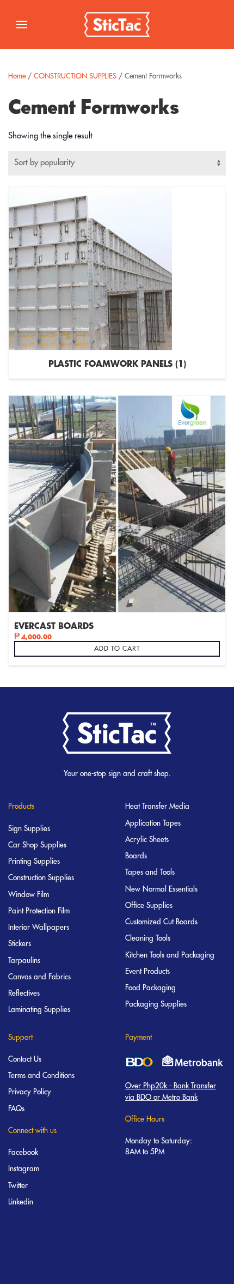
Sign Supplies (29, 828)
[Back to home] (117, 24)
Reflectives (24, 993)
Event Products (147, 971)
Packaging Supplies (156, 1004)
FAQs (16, 1108)
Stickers (19, 943)
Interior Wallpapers (38, 927)
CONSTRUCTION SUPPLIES (75, 76)
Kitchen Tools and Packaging (169, 955)
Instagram (23, 1168)
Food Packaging (150, 987)
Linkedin (20, 1202)
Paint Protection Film (39, 910)
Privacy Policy (29, 1091)
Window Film (28, 894)
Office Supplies (149, 905)
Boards (136, 855)
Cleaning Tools (147, 938)
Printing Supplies (34, 861)
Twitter (18, 1185)
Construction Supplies (41, 877)
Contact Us (24, 1059)
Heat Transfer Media (157, 806)
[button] (21, 24)
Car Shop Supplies (37, 845)
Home (17, 76)
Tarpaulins (24, 960)
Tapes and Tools (150, 872)
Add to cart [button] (117, 648)
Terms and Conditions (41, 1075)
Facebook (23, 1152)
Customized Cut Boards (161, 921)
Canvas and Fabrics (39, 976)
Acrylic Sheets (147, 839)
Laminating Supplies (39, 1009)
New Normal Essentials (161, 889)
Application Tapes (153, 823)
